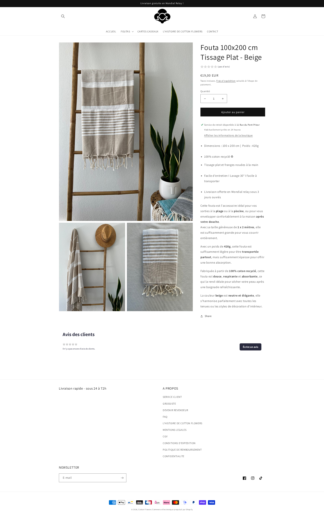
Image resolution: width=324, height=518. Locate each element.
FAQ (165, 416)
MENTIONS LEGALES (175, 430)
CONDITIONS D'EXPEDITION (179, 443)
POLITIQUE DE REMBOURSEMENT (182, 449)
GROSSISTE (169, 403)
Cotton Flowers (145, 509)
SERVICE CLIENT (172, 397)
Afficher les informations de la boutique (228, 135)
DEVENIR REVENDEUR (175, 410)
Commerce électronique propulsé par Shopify (172, 509)
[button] (63, 16)
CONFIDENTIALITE (173, 456)
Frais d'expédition (226, 80)
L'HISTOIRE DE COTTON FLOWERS (182, 423)
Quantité (205, 91)
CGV (165, 436)
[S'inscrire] (122, 477)
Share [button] (208, 316)
